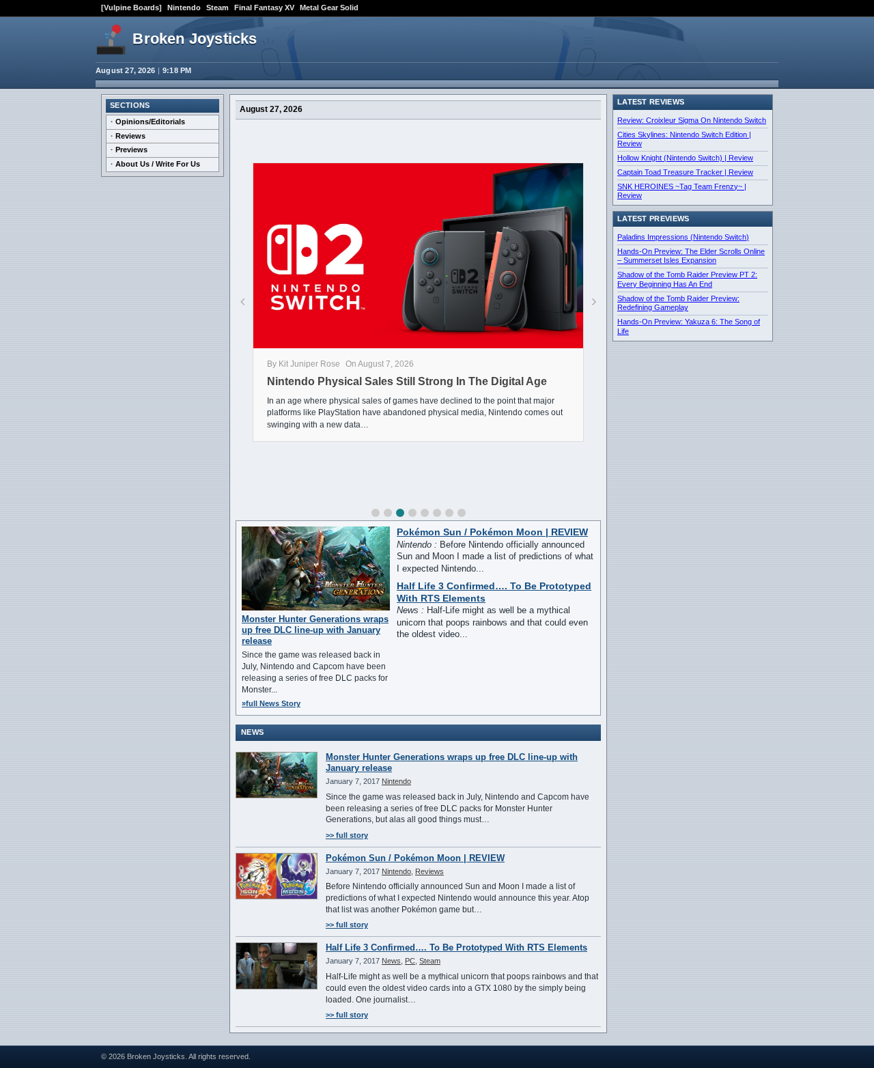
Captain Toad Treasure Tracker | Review (685, 172)
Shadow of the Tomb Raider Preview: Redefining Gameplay (678, 303)
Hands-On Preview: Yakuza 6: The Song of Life (688, 326)
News (391, 961)
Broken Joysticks (194, 38)
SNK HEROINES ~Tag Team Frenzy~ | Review (681, 191)
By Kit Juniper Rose (303, 364)
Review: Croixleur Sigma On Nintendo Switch (691, 120)
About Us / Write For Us (157, 164)
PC (410, 961)
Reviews (130, 136)
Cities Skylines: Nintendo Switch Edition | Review (684, 139)
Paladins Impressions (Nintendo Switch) (683, 237)
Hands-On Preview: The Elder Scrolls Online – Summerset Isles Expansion (691, 256)
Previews (131, 149)
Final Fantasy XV (264, 7)
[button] (375, 513)
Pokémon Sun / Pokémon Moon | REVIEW (492, 532)
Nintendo (184, 7)
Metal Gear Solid (329, 7)
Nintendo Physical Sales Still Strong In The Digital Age (407, 381)
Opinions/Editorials (150, 121)
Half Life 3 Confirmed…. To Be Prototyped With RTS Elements (456, 947)
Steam (217, 7)
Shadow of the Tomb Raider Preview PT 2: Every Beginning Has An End (687, 279)
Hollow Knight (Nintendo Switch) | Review (685, 158)
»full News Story (271, 703)
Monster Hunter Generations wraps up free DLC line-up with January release (315, 630)
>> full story (347, 835)
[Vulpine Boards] (131, 7)
